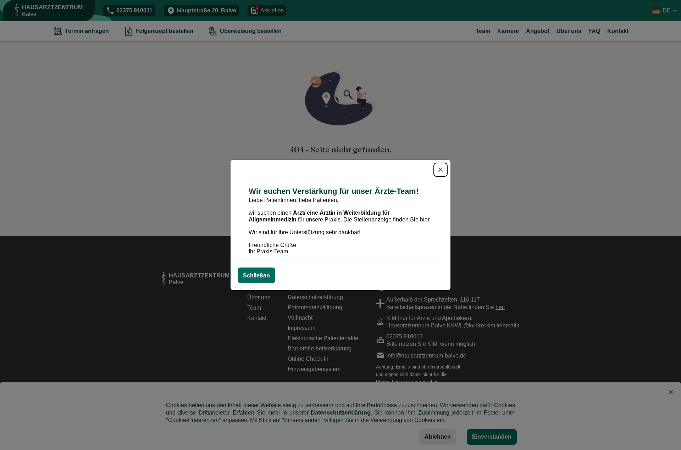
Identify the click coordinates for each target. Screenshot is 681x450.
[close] (440, 170)
